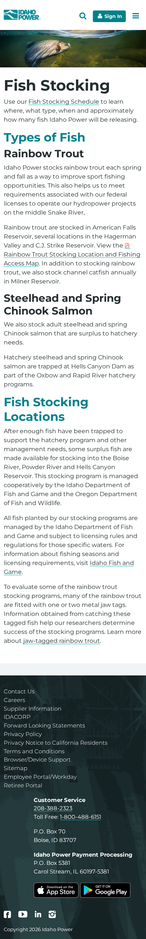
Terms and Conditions (34, 751)
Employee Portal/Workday (40, 776)
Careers (14, 700)
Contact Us (19, 691)
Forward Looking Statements (44, 725)
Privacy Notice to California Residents (55, 742)
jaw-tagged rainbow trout (61, 640)
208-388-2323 (53, 808)
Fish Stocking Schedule (63, 101)
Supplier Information (32, 708)
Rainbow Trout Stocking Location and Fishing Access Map (72, 259)
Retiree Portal (23, 785)
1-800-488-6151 (80, 816)
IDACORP (17, 716)
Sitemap (15, 768)
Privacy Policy (23, 734)
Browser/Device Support (37, 759)
